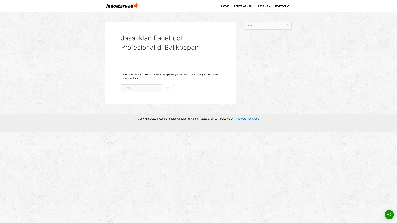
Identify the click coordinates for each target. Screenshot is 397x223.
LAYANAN (264, 6)
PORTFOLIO (282, 6)
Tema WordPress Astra (246, 118)
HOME (225, 6)
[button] (389, 214)
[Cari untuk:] (142, 88)
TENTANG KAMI (243, 6)
